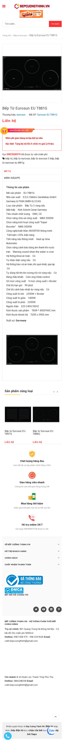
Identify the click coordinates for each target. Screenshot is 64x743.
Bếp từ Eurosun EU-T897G (15, 432)
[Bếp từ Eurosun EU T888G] (46, 414)
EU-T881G (28, 193)
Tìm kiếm (55, 24)
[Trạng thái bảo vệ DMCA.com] (14, 590)
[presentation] (54, 391)
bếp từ (9, 158)
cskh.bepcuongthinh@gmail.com (21, 641)
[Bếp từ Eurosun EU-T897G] (18, 414)
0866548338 (20, 681)
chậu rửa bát (35, 730)
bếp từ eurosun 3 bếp (42, 158)
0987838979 (14, 154)
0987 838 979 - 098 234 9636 (28, 637)
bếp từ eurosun (22, 158)
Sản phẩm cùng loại (19, 391)
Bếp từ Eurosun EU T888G (43, 432)
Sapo (34, 734)
